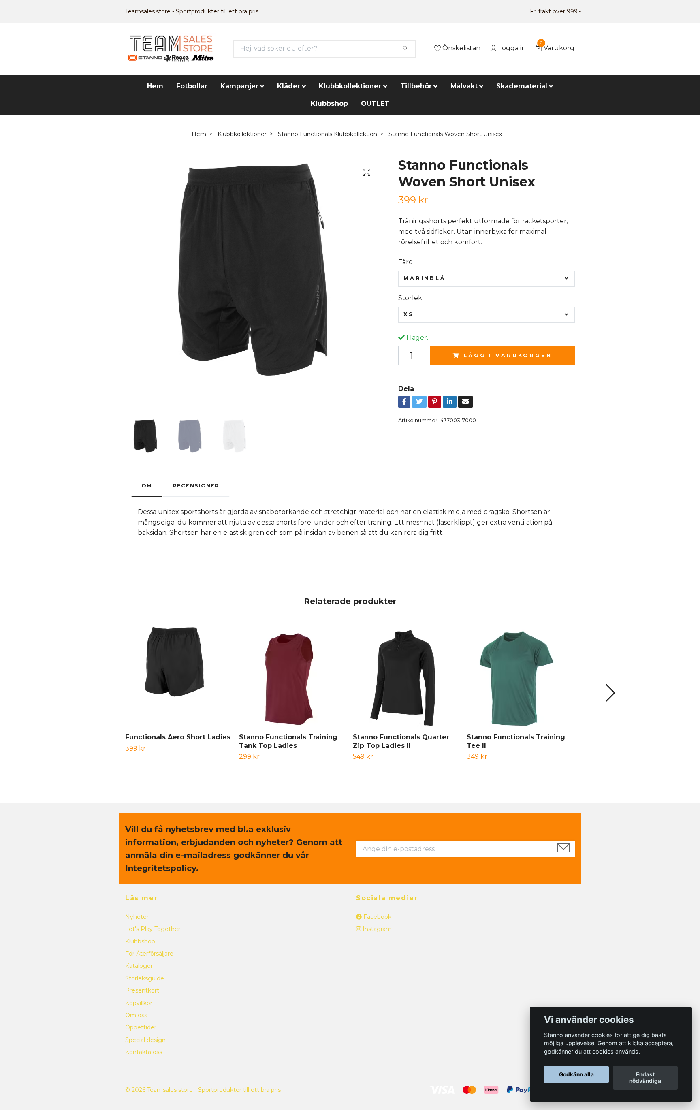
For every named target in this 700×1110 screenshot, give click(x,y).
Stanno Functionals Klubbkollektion (327, 134)
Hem (155, 86)
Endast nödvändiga (645, 1078)
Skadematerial (521, 86)
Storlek (410, 298)
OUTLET (375, 103)
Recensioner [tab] (196, 485)
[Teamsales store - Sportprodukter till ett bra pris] (171, 48)
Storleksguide (144, 978)
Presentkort (142, 990)
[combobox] (486, 279)
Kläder (288, 86)
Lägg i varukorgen (507, 355)
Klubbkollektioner (350, 86)
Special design (145, 1040)
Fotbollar (191, 86)
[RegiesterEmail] (563, 849)
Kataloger (139, 965)
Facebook (376, 916)
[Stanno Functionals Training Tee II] (520, 676)
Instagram (376, 929)
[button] (609, 693)
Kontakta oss (143, 1052)
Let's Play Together (152, 929)
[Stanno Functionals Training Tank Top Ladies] (293, 676)
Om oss (136, 1015)
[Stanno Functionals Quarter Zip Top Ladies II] (407, 676)
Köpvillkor (138, 1003)
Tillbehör (416, 86)
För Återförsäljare (149, 953)
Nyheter (137, 916)
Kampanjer (239, 86)
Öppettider (140, 1027)
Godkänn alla (576, 1075)
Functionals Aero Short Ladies (177, 737)
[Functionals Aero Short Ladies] (179, 676)
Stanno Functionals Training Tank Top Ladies (288, 741)
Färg (405, 262)
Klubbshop (329, 103)
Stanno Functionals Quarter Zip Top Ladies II (401, 741)
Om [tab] (146, 485)
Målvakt (464, 86)
